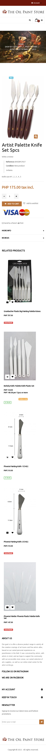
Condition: (10, 166)
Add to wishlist (32, 203)
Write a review (7, 157)
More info (6, 231)
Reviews (5, 238)
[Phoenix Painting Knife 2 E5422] (23, 512)
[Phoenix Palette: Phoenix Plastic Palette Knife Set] (23, 586)
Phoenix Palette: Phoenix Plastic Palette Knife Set (22, 617)
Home (21, 44)
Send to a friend (10, 223)
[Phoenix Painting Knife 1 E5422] (23, 436)
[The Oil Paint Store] (23, 12)
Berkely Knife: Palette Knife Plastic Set (19, 386)
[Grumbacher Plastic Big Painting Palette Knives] (23, 281)
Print (21, 223)
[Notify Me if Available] (7, 302)
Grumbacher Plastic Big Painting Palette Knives (22, 311)
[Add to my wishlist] (12, 302)
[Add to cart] (7, 377)
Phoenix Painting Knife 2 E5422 (16, 542)
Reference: (10, 162)
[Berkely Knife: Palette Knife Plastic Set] (23, 356)
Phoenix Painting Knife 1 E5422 (16, 466)
